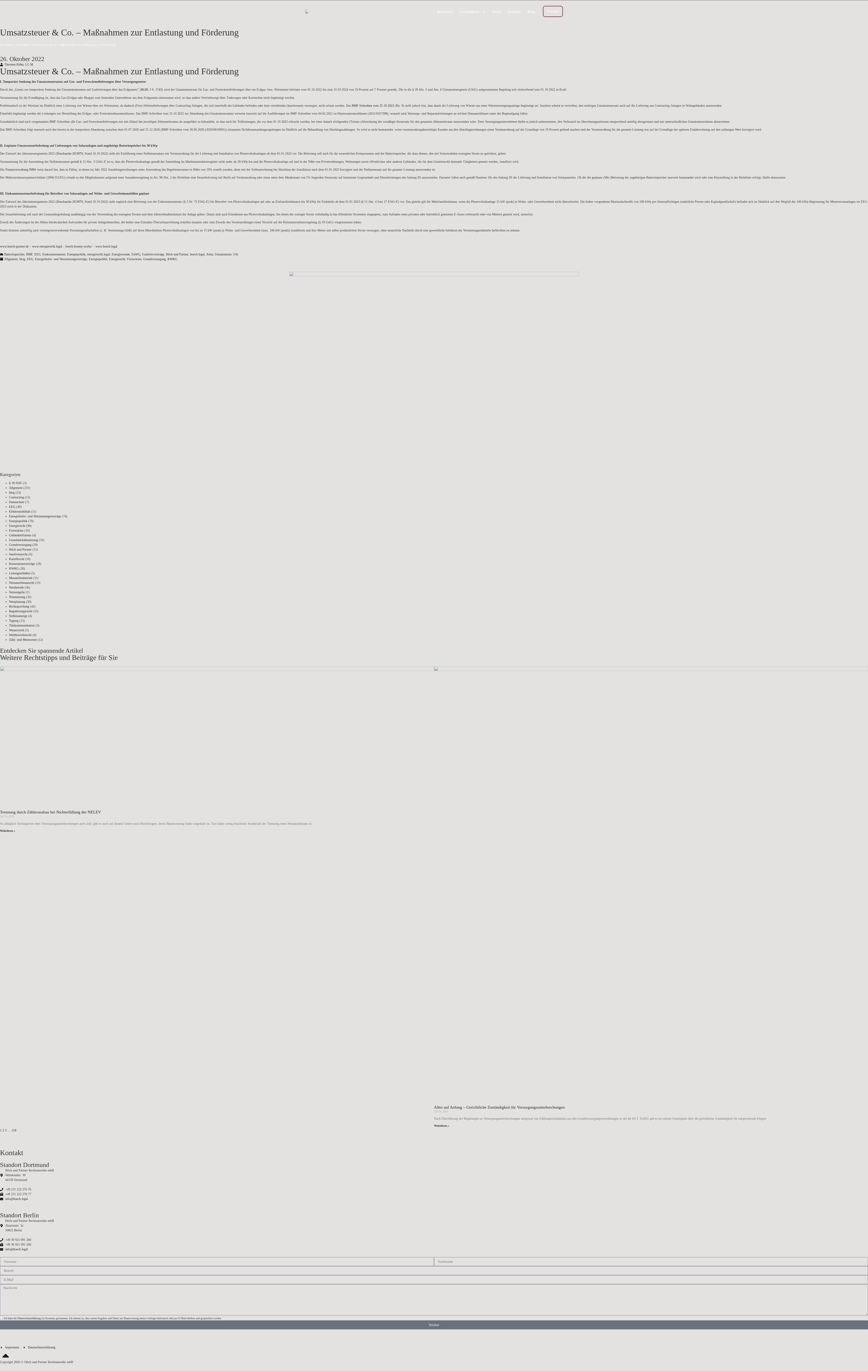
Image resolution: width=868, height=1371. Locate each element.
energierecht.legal (98, 254)
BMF (29, 254)
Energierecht (117, 259)
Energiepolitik (76, 254)
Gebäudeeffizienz (20, 535)
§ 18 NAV (15, 483)
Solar (209, 254)
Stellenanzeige (18, 616)
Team (496, 12)
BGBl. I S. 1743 (151, 89)
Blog (531, 12)
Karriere (514, 12)
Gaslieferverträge (153, 254)
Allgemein (21, 45)
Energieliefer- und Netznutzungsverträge (61, 259)
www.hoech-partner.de (14, 246)
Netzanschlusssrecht (21, 582)
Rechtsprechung (19, 606)
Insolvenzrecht (18, 554)
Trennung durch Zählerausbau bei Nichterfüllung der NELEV (50, 812)
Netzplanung (17, 601)
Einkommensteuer (53, 254)
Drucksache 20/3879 (70, 153)
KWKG (172, 259)
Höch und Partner (177, 254)
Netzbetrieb (16, 587)
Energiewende (121, 254)
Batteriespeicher (14, 254)
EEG (37, 254)
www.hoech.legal (106, 246)
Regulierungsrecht (20, 611)
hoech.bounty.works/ (79, 246)
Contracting (16, 497)
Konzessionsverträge (22, 563)
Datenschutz (16, 502)
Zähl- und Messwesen (23, 639)
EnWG (136, 254)
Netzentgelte (17, 592)
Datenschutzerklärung (29, 1318)
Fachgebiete (470, 12)
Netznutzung (17, 597)
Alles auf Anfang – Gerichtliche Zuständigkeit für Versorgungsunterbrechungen (499, 1107)
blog (22, 259)
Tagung (14, 620)
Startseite (6, 45)
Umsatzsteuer (223, 254)
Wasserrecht (16, 630)
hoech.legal (197, 254)
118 (14, 1130)
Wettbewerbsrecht (20, 635)
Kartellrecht (16, 559)
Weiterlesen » (7, 830)
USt (235, 254)
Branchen (445, 12)
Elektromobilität (19, 511)
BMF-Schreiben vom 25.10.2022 (373, 105)
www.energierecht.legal (47, 246)
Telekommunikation (22, 625)
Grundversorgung (154, 259)
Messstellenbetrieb (20, 578)
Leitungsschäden (19, 573)
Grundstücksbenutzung (23, 540)
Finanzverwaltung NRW (20, 169)
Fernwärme (134, 259)
